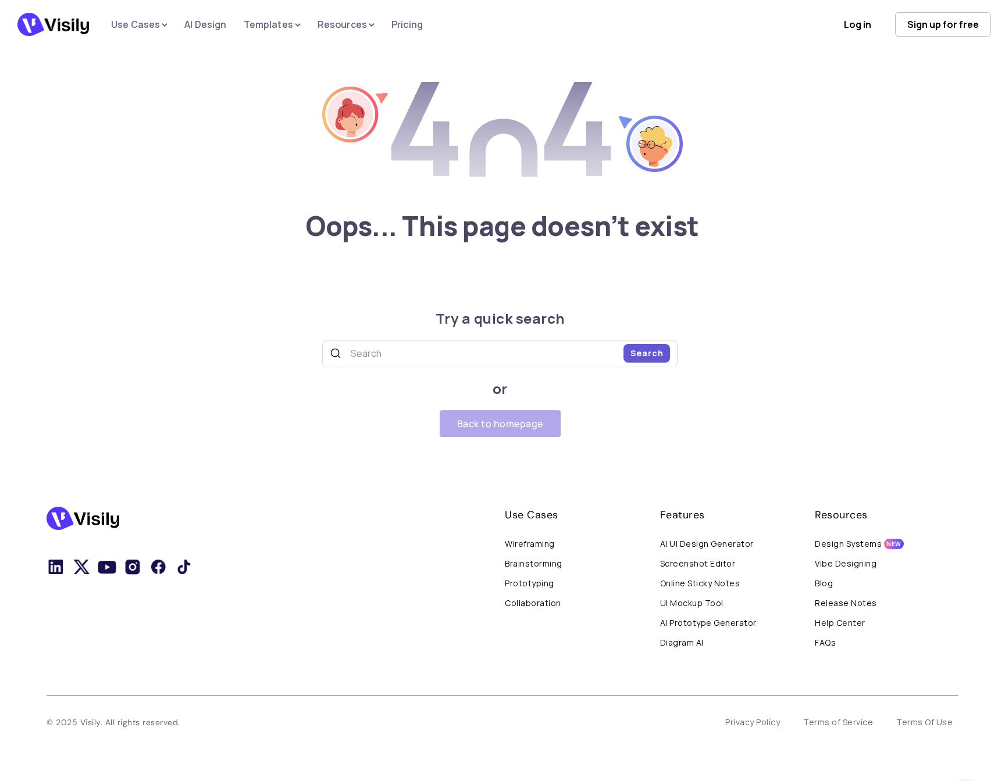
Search (647, 353)
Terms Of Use (924, 722)
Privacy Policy (752, 722)
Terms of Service (838, 722)
